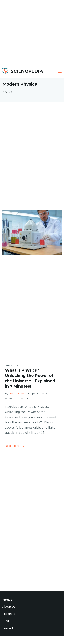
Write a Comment (16, 398)
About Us (8, 606)
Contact (7, 628)
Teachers (8, 613)
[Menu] (60, 71)
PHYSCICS (11, 365)
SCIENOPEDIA (27, 71)
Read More (12, 445)
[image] (32, 356)
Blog (5, 621)
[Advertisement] (32, 32)
